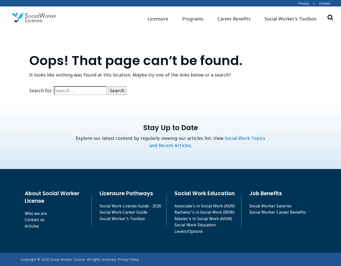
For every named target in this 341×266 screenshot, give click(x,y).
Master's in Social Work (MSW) (203, 218)
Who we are (36, 213)
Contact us (34, 219)
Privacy (303, 3)
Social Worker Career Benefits (277, 212)
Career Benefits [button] (234, 19)
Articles (32, 226)
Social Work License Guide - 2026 (130, 206)
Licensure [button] (158, 19)
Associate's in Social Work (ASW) (204, 206)
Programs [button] (192, 19)
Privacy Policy (128, 259)
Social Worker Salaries (270, 206)
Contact (324, 3)
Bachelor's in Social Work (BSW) (204, 212)
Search (330, 17)
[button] (291, 18)
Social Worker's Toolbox (122, 218)
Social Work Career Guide (123, 212)
